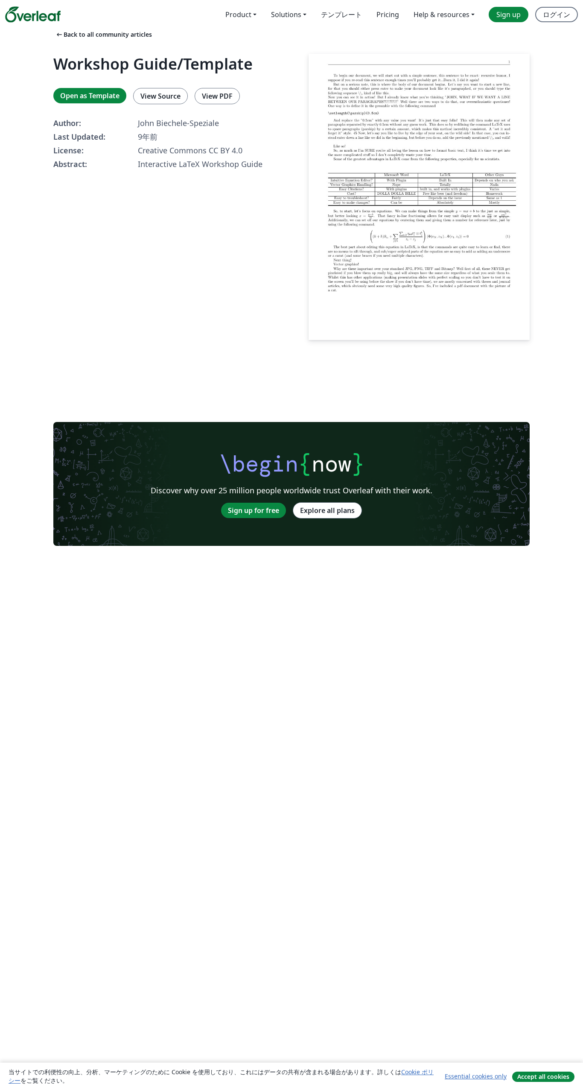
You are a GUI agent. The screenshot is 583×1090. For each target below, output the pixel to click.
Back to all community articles (103, 34)
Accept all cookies (543, 1076)
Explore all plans (327, 510)
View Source (160, 96)
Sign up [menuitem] (508, 14)
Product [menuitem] (238, 14)
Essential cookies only (476, 1076)
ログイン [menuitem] (556, 14)
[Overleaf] (33, 14)
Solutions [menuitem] (286, 14)
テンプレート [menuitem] (341, 14)
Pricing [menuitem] (387, 14)
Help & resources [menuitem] (441, 14)
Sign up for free (253, 510)
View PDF (217, 96)
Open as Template (90, 95)
